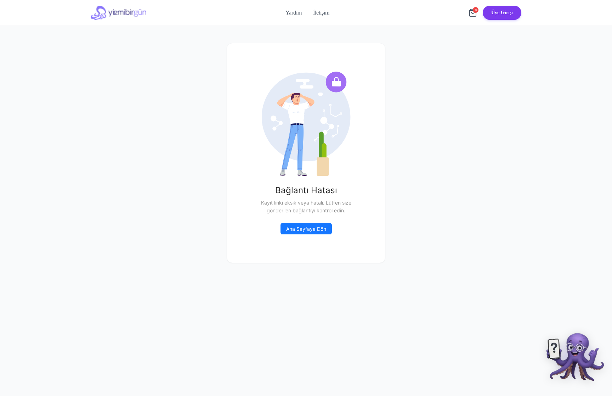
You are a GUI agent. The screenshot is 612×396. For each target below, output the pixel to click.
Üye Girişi (502, 12)
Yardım (293, 13)
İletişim (321, 13)
